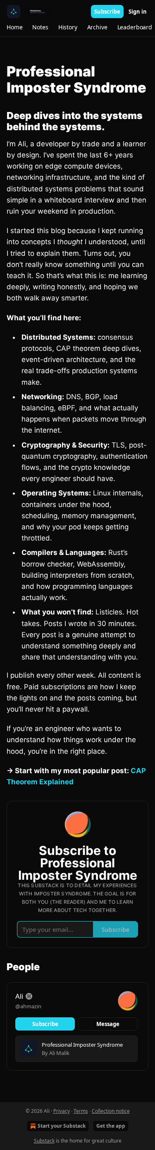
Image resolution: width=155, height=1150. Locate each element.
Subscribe (107, 11)
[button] (14, 27)
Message (107, 1024)
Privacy (61, 1110)
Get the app (110, 1125)
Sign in (138, 11)
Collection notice (111, 1110)
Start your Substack (62, 1125)
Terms (81, 1110)
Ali (19, 996)
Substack (44, 1140)
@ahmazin (28, 1006)
